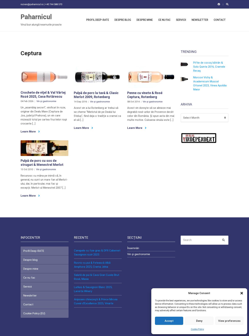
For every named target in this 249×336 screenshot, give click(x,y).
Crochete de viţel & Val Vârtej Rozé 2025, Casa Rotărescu (43, 94)
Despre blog (122, 19)
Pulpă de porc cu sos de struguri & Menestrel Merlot (42, 163)
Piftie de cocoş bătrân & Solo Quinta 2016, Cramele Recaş (209, 66)
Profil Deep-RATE (97, 19)
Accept (169, 321)
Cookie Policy (197, 329)
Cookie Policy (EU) (34, 313)
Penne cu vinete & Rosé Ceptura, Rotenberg (144, 95)
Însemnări (133, 248)
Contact (220, 19)
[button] (242, 293)
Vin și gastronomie (46, 101)
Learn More (28, 131)
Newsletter (200, 19)
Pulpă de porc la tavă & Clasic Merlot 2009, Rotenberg (96, 95)
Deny (199, 321)
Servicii (181, 19)
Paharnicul (36, 17)
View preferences (229, 321)
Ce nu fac (164, 19)
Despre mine (145, 19)
